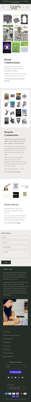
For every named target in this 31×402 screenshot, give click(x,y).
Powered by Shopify (21, 399)
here (8, 80)
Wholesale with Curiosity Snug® (11, 335)
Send (6, 262)
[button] (3, 7)
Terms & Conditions (8, 353)
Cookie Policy (6, 349)
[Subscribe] (24, 366)
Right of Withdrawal (8, 356)
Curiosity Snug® (12, 399)
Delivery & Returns (8, 338)
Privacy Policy (6, 345)
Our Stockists (6, 331)
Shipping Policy (7, 342)
